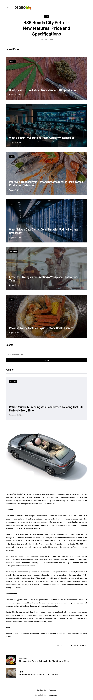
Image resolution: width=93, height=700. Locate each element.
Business (13, 251)
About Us (52, 690)
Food (12, 156)
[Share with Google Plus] (74, 645)
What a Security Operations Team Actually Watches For (41, 137)
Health (13, 61)
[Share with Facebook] (68, 645)
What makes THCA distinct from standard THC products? (42, 90)
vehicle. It (40, 537)
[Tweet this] (71, 645)
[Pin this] (80, 645)
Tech (12, 204)
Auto (46, 16)
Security (13, 109)
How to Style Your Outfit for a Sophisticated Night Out (40, 410)
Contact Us (41, 690)
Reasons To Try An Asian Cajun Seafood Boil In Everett (41, 328)
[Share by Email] (85, 645)
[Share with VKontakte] (83, 645)
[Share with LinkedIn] (77, 645)
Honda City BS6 (76, 544)
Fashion (13, 381)
